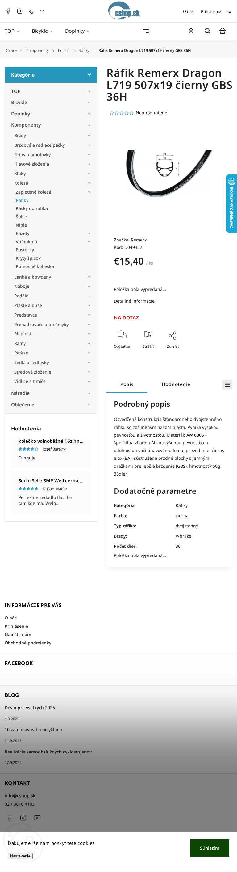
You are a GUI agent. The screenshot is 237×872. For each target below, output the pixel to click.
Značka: (130, 240)
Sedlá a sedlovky (31, 362)
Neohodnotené (151, 113)
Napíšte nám (18, 634)
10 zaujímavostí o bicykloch (33, 729)
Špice (21, 217)
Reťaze (21, 353)
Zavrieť (205, 354)
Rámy (20, 343)
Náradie (20, 393)
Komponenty (26, 125)
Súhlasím (209, 848)
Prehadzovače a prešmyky (41, 324)
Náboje (21, 286)
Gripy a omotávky (32, 154)
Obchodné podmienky (28, 643)
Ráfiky (22, 200)
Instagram (19, 11)
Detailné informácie (134, 301)
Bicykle (19, 102)
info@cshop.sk (20, 796)
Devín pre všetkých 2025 (30, 708)
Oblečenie (22, 404)
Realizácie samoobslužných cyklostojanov (48, 752)
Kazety (22, 233)
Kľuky (20, 173)
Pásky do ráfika (32, 208)
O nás (188, 11)
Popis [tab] (126, 384)
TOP (16, 91)
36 (178, 546)
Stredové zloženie (32, 372)
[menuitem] (15, 31)
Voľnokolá (26, 242)
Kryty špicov (28, 258)
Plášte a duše (28, 305)
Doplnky (20, 114)
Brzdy (20, 135)
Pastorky (25, 250)
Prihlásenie (211, 11)
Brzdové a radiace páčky (39, 145)
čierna (182, 515)
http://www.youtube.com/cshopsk (37, 817)
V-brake (183, 536)
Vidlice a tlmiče (30, 381)
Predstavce (25, 315)
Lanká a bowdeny (32, 277)
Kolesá (21, 183)
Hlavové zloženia (31, 164)
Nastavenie (20, 856)
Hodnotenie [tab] (176, 384)
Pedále (21, 296)
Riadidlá (22, 334)
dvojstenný (187, 526)
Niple (21, 225)
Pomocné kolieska (35, 266)
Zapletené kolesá (33, 192)
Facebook (8, 11)
